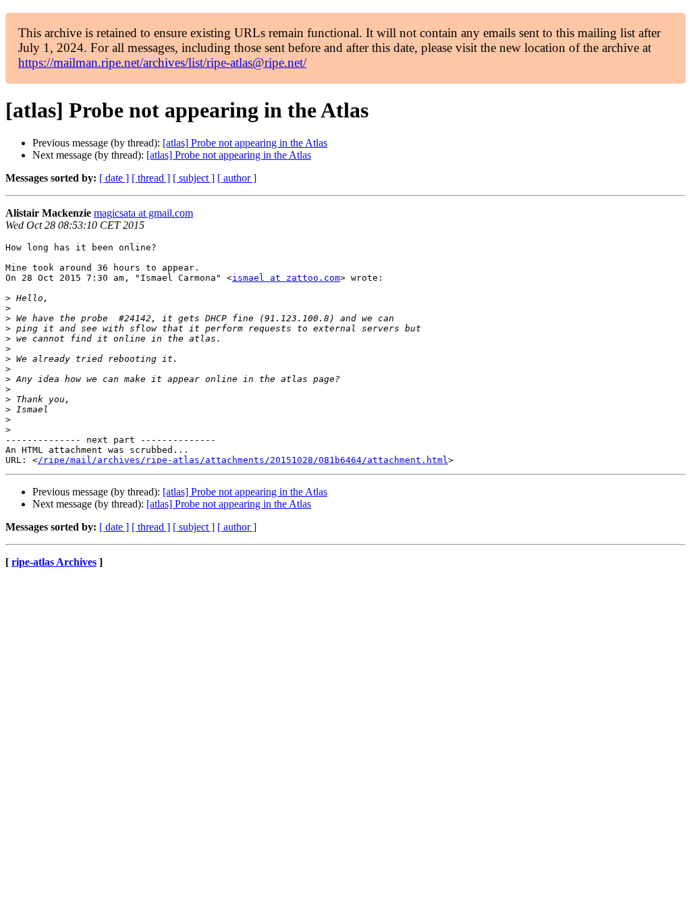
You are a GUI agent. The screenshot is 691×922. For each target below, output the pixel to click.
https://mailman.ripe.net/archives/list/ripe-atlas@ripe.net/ (162, 62)
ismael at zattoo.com (286, 278)
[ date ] (114, 178)
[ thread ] (151, 178)
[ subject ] (194, 178)
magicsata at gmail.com (143, 213)
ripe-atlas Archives (53, 562)
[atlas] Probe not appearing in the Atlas (245, 142)
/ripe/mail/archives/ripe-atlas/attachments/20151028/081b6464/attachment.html (243, 460)
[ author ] (236, 178)
